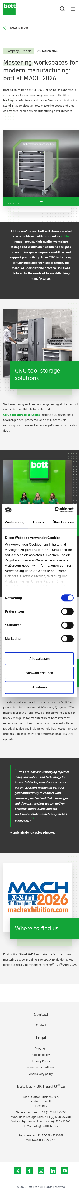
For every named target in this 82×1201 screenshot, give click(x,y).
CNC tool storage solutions (21, 415)
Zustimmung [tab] (14, 522)
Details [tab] (38, 522)
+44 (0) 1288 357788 (58, 1117)
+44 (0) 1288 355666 (53, 1112)
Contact (41, 1025)
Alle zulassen (39, 658)
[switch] (67, 611)
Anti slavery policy (41, 1074)
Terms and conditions (41, 1067)
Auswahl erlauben (39, 673)
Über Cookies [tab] (63, 522)
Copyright (41, 1048)
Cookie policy (41, 1055)
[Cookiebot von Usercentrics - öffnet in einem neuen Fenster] (55, 510)
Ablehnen (39, 687)
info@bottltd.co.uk (45, 1126)
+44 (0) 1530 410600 (57, 1121)
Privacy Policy (41, 1061)
